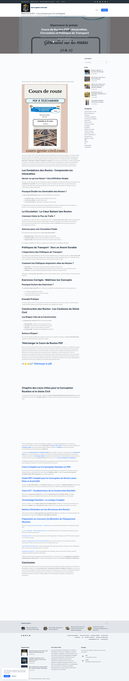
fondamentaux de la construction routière (39, 452)
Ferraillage (87, 125)
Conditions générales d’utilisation (47, 1)
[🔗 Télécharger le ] (41, 363)
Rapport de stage (88, 138)
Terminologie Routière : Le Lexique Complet (43, 500)
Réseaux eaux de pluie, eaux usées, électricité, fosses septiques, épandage (78, 628)
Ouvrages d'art (88, 136)
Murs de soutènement (89, 134)
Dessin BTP (87, 120)
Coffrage (86, 115)
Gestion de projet (88, 131)
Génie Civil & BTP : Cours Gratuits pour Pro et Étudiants (43, 14)
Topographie (87, 147)
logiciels (59, 447)
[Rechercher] (107, 1)
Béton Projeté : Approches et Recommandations (56, 628)
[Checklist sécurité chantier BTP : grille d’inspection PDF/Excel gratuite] (24, 652)
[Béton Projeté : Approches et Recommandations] (45, 629)
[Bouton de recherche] (106, 62)
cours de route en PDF (56, 445)
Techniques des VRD (27, 536)
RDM (85, 140)
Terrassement (87, 145)
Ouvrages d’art (104, 639)
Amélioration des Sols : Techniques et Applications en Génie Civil (100, 628)
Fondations (87, 127)
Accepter (7, 676)
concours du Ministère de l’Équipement (66, 457)
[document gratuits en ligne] (54, 7)
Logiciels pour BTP (89, 133)
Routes (74, 41)
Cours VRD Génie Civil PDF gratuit (30, 546)
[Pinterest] (102, 1)
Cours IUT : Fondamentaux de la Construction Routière (48, 490)
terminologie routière (39, 456)
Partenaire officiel (25, 1)
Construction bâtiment (90, 117)
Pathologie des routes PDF (28, 551)
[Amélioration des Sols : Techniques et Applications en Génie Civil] (90, 629)
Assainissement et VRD (90, 111)
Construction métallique (90, 118)
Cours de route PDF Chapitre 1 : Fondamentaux (39, 525)
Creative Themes (46, 678)
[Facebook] (21, 635)
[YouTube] (105, 1)
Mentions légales (34, 1)
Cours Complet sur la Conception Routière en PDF (46, 467)
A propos (63, 1)
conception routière (26, 447)
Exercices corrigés (89, 124)
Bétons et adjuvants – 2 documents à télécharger (33, 628)
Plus (97, 10)
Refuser (14, 676)
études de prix (88, 122)
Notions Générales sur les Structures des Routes (46, 509)
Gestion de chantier (89, 129)
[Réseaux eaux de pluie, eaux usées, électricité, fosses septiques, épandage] (68, 629)
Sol (85, 143)
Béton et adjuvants (89, 113)
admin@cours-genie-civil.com (93, 661)
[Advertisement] (51, 59)
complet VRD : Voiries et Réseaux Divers (35, 530)
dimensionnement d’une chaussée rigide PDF (38, 541)
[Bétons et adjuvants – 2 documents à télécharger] (23, 629)
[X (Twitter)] (97, 1)
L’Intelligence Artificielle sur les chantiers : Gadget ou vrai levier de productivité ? (37, 659)
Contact (58, 1)
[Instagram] (100, 1)
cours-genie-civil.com (91, 657)
